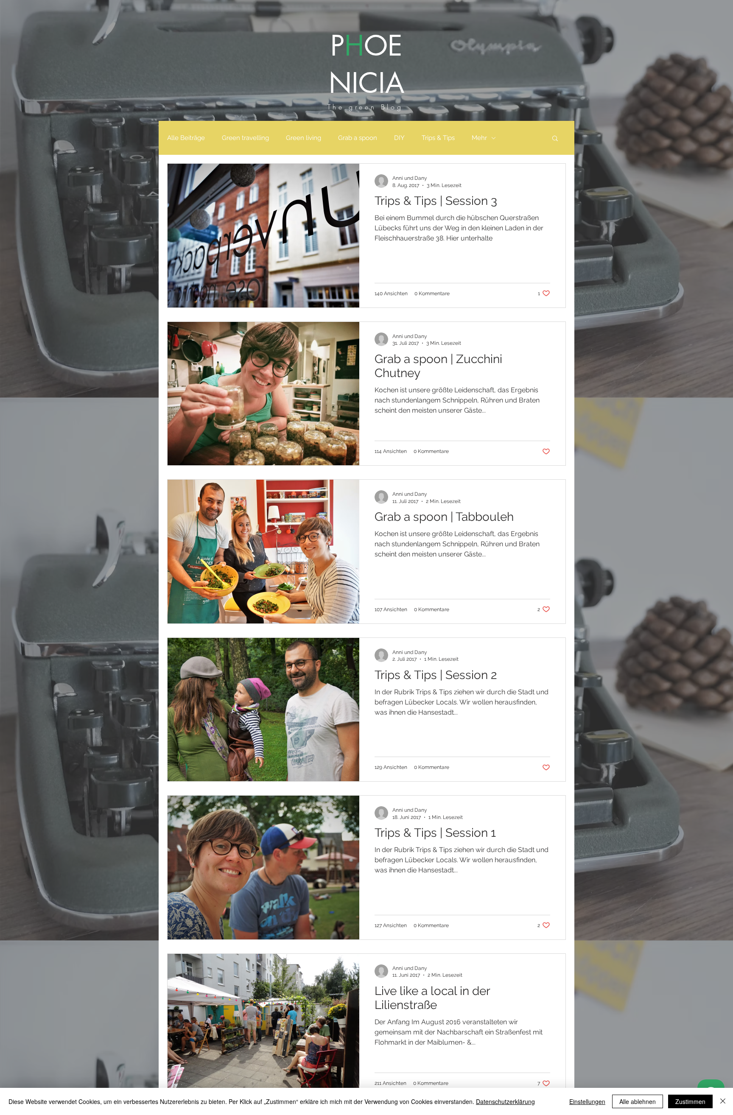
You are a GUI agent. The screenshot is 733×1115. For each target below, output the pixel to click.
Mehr (479, 138)
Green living (303, 138)
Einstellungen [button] (587, 1101)
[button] (555, 138)
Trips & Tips (438, 138)
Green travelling (245, 138)
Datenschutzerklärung (505, 1101)
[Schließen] (723, 1101)
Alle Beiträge (186, 138)
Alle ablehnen (637, 1101)
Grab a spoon (357, 138)
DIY (399, 138)
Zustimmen (690, 1101)
